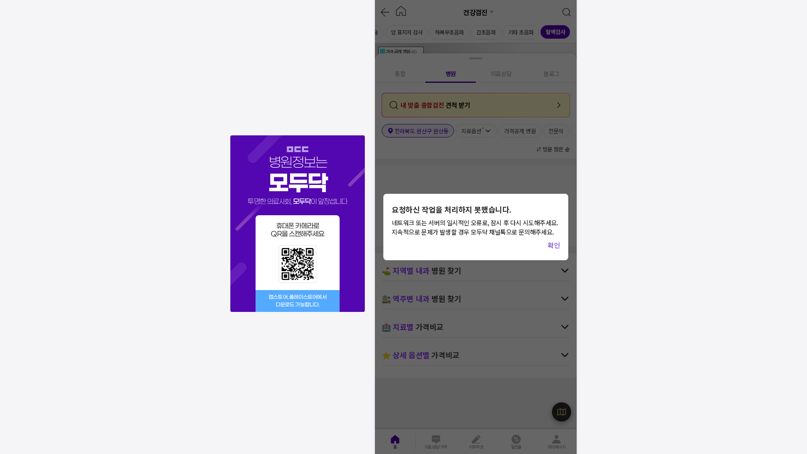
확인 (554, 245)
